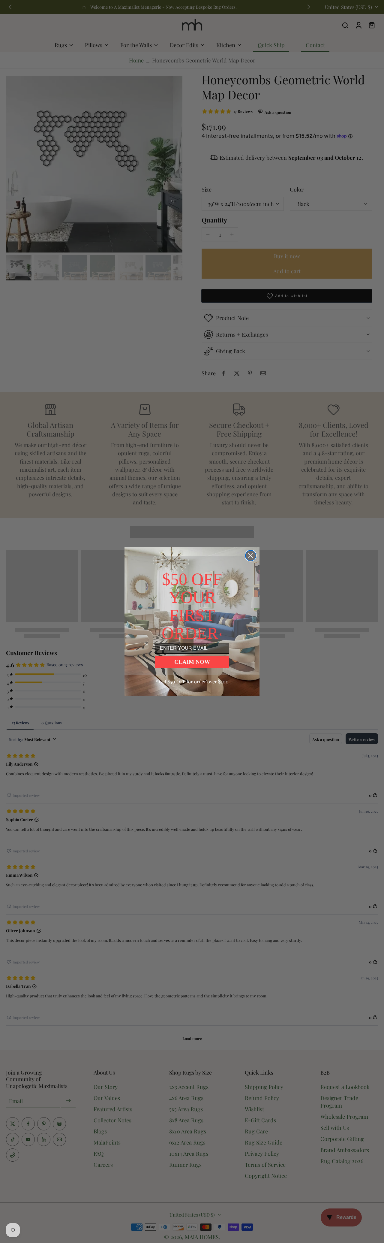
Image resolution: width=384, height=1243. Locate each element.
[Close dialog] (250, 555)
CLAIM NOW (192, 662)
